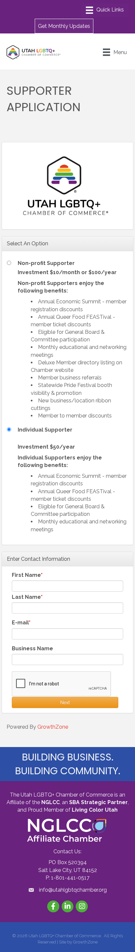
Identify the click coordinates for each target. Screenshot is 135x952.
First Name (26, 575)
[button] (64, 26)
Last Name (26, 597)
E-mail (20, 622)
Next (65, 702)
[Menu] (104, 10)
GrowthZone (52, 727)
